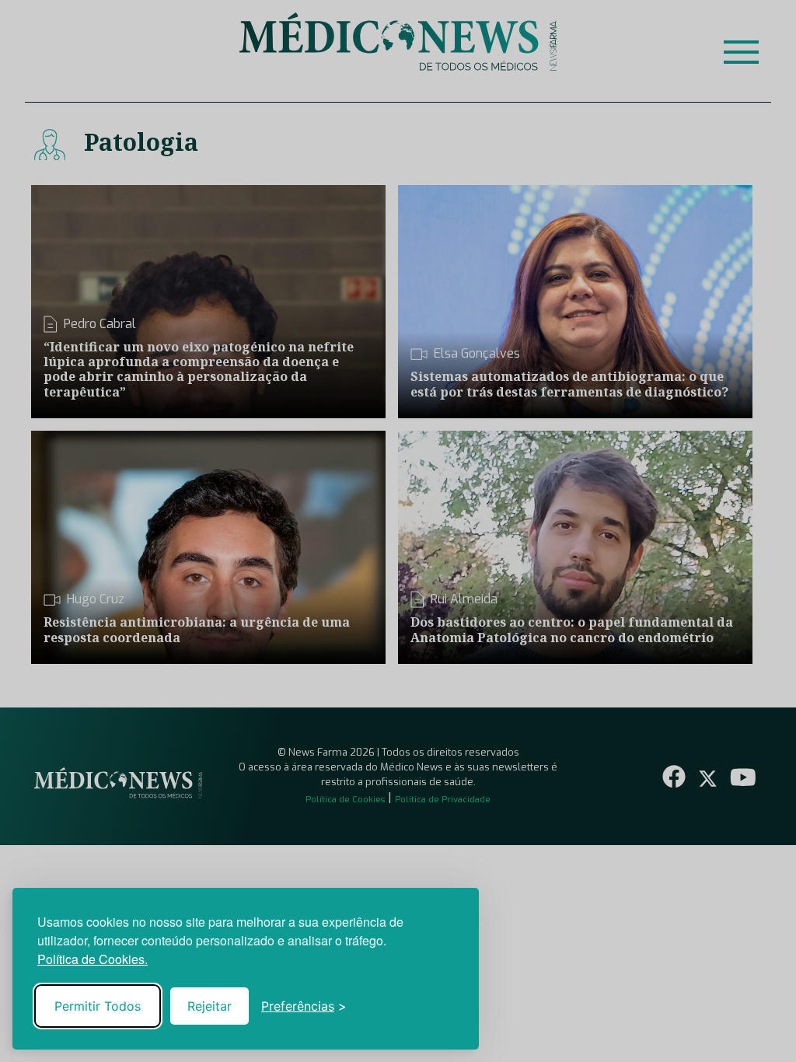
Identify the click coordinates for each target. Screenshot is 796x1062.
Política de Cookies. (92, 959)
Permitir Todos (97, 1006)
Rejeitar (209, 1006)
